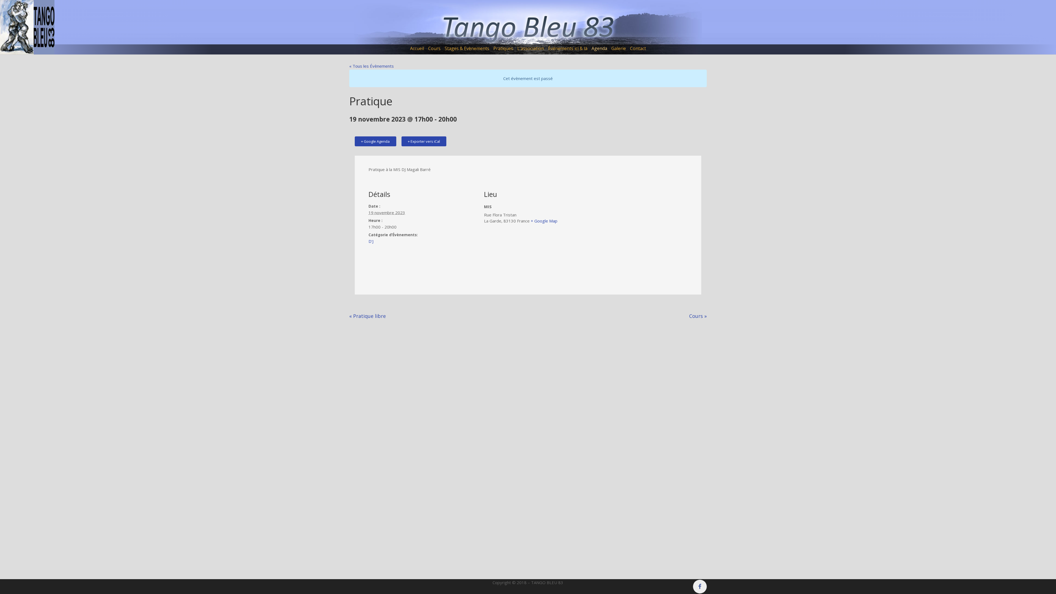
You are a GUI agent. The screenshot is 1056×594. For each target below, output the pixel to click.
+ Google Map (544, 221)
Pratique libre (367, 316)
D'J (371, 241)
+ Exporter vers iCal (424, 141)
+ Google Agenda (375, 141)
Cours (698, 316)
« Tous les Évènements (371, 66)
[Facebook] (700, 586)
